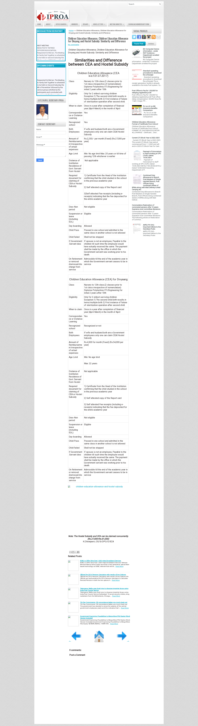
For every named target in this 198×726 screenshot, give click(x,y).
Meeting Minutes (117, 24)
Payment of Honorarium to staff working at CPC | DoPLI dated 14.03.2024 (152, 154)
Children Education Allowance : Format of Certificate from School (145, 123)
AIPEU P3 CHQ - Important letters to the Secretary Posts (152, 227)
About (48, 24)
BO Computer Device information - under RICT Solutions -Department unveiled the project (151, 53)
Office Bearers (61, 24)
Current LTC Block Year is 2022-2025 (145, 138)
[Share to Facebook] (78, 552)
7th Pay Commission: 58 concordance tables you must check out (103, 602)
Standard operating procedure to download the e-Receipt (152, 73)
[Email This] (70, 552)
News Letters (99, 24)
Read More (119, 566)
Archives (151, 43)
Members (75, 24)
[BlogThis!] (73, 552)
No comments (73, 45)
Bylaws (85, 24)
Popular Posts (138, 43)
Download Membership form (138, 24)
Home (39, 24)
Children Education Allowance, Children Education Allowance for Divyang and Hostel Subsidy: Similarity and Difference (98, 39)
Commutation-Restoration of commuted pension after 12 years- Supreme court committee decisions (146, 207)
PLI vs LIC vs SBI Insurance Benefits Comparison (150, 108)
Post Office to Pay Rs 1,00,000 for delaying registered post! (145, 92)
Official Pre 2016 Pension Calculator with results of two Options (103, 575)
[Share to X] (75, 552)
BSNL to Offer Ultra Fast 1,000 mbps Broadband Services (100, 561)
